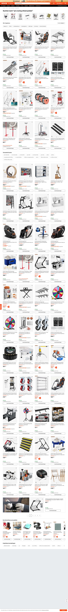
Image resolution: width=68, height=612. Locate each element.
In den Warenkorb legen (10, 57)
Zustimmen (63, 610)
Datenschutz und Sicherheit (45, 610)
